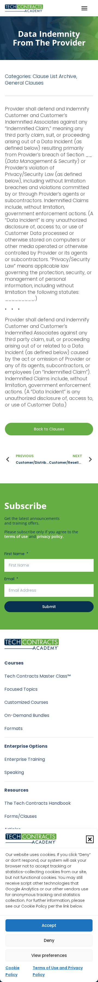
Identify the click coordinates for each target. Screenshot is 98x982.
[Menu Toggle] (84, 8)
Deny (49, 940)
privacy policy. (50, 536)
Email (10, 579)
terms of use (16, 536)
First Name (15, 553)
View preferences (49, 955)
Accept (49, 925)
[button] (90, 839)
